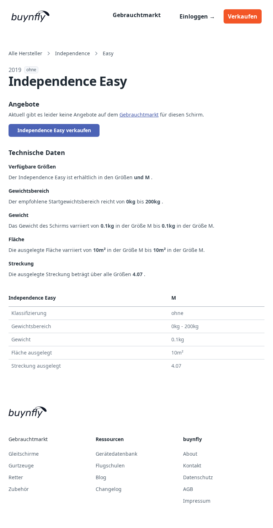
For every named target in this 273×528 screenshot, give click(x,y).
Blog (101, 477)
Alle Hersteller (25, 53)
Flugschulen (110, 465)
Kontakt (192, 465)
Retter (16, 477)
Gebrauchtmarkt (137, 15)
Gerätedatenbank (116, 453)
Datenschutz (198, 477)
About (190, 453)
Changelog (109, 489)
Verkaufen (242, 16)
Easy (108, 53)
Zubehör (19, 489)
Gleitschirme (24, 453)
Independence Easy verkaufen (54, 130)
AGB (188, 489)
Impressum (196, 500)
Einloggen (197, 16)
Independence (72, 53)
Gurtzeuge (21, 465)
